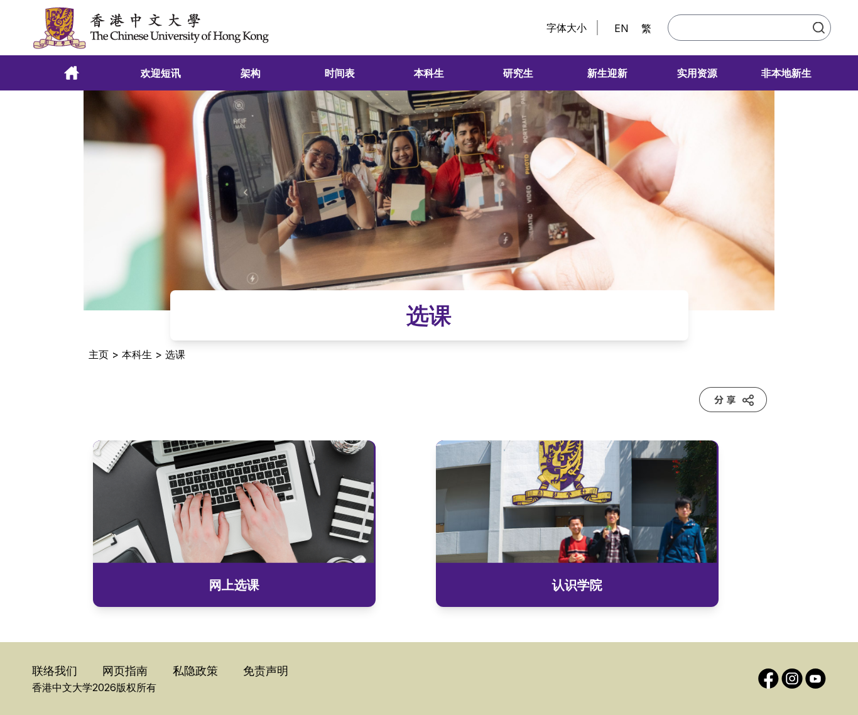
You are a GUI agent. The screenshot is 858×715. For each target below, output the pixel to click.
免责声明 (265, 670)
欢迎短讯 (161, 73)
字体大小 (566, 27)
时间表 (340, 73)
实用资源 (697, 73)
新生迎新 (607, 73)
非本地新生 (786, 73)
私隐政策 (195, 670)
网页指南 (125, 670)
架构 (251, 73)
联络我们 (54, 670)
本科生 (429, 73)
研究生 (518, 73)
